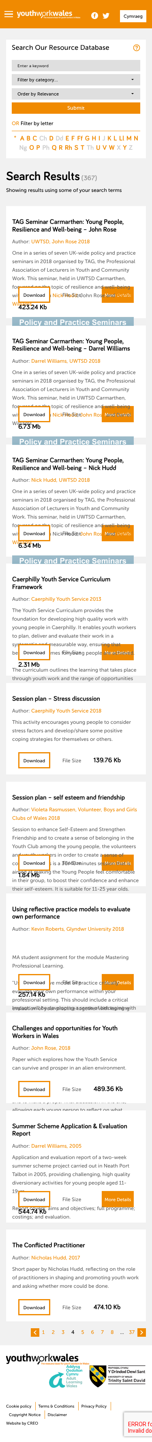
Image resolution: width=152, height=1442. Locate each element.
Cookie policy (18, 1406)
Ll (121, 138)
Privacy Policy (94, 1406)
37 (132, 1332)
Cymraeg (133, 16)
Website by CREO (22, 1423)
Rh (68, 147)
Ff (80, 138)
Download (34, 295)
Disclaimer (57, 1415)
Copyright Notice (25, 1415)
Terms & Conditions (56, 1406)
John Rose (92, 415)
